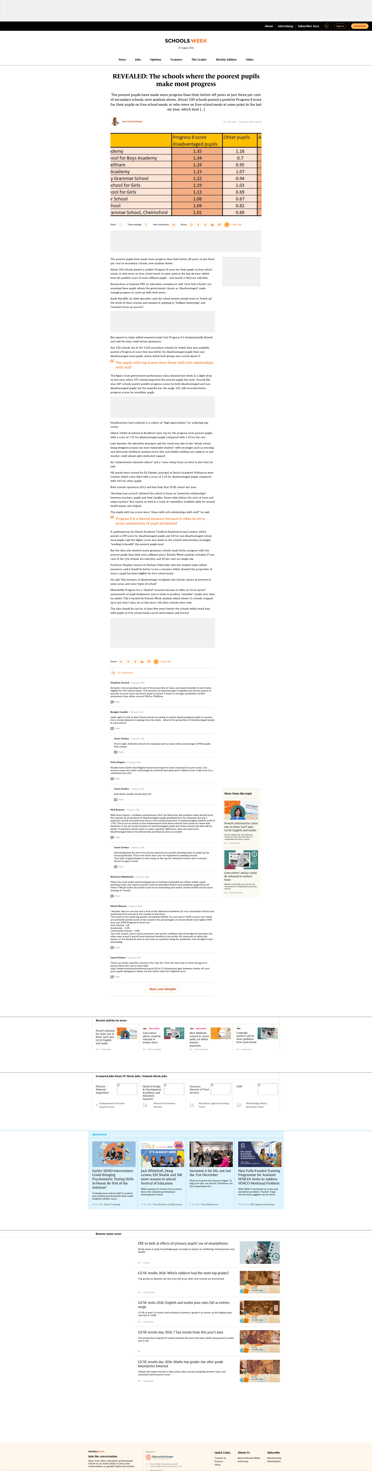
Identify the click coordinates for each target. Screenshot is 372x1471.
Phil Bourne (117, 809)
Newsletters (274, 1461)
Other (250, 59)
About (269, 26)
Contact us (220, 1458)
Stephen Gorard (119, 682)
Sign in (340, 26)
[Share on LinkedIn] (212, 224)
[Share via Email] (219, 224)
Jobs (138, 59)
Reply (117, 702)
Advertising (285, 26)
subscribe (360, 26)
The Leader (199, 59)
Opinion (155, 59)
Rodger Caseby (119, 712)
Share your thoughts (162, 989)
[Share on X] (205, 224)
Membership (274, 1458)
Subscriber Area (308, 26)
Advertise (243, 1461)
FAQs (217, 1464)
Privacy (219, 1461)
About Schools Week (249, 1458)
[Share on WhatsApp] (191, 224)
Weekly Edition (226, 59)
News (122, 59)
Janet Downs (121, 738)
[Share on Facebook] (198, 224)
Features (176, 59)
